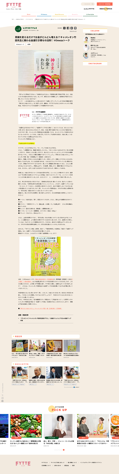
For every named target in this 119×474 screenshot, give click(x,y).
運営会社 (66, 465)
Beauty (75, 14)
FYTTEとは (45, 462)
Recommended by (68, 387)
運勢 (29, 44)
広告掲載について (46, 465)
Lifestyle (90, 14)
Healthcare (59, 14)
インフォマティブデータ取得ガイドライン (91, 462)
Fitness (44, 14)
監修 (73, 465)
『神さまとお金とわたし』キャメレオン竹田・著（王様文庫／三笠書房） (41, 308)
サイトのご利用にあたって (57, 462)
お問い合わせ (57, 465)
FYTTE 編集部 (40, 112)
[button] (55, 450)
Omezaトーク (20, 44)
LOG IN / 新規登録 (104, 4)
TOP (13, 19)
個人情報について (72, 462)
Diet (29, 14)
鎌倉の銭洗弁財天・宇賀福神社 (44, 279)
